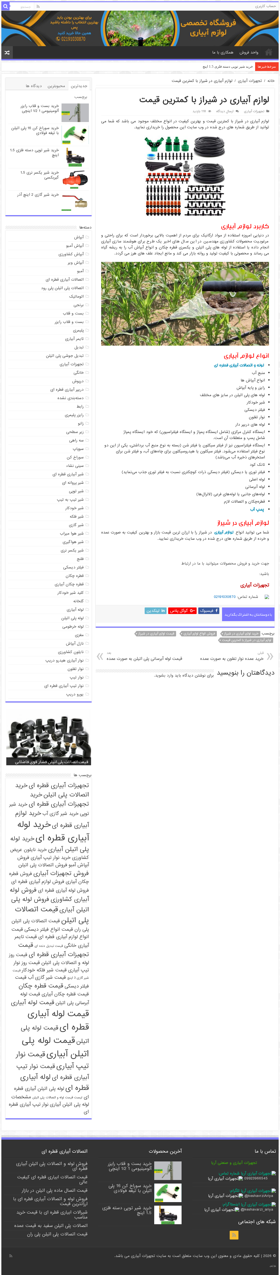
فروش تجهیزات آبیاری (61, 873)
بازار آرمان (273, 1266)
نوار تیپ (77, 677)
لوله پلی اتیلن (72, 618)
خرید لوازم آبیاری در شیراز (241, 633)
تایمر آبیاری (74, 339)
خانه (269, 52)
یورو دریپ (75, 694)
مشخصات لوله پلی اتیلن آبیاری (50, 1100)
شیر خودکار (74, 508)
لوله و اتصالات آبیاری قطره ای (239, 365)
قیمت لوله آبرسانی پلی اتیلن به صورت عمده (144, 656)
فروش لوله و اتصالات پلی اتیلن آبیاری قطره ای (52, 1166)
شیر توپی (76, 491)
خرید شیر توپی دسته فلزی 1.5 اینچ (34, 152)
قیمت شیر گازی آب (47, 977)
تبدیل (79, 347)
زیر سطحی (75, 432)
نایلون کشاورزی (71, 652)
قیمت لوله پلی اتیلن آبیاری (55, 1047)
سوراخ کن (75, 457)
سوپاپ (78, 449)
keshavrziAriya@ (258, 1196)
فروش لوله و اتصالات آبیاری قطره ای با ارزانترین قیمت (50, 1201)
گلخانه (78, 601)
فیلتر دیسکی (73, 567)
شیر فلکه (77, 517)
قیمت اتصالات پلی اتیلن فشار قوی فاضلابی (51, 761)
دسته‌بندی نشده (70, 398)
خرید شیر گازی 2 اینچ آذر (38, 195)
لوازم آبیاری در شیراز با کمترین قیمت (246, 640)
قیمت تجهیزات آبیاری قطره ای (53, 950)
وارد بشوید (164, 675)
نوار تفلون (76, 669)
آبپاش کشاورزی (71, 254)
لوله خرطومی (73, 627)
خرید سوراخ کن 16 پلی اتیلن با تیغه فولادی (35, 130)
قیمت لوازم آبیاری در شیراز (156, 633)
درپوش (78, 381)
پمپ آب (257, 509)
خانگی (79, 373)
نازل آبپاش (75, 644)
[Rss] (38, 6)
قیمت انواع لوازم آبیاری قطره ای (50, 933)
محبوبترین (56, 86)
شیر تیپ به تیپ (70, 500)
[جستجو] (5, 6)
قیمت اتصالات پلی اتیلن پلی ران (57, 1234)
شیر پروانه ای (73, 483)
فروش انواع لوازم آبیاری (199, 633)
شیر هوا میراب (72, 533)
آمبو (80, 271)
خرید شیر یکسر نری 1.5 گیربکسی (228, 66)
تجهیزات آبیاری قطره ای (59, 785)
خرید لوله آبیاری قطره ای (53, 831)
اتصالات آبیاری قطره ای (65, 280)
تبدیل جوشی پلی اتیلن (65, 356)
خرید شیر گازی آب (60, 813)
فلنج (80, 559)
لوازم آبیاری (223, 532)
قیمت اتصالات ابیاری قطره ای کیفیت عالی (52, 1179)
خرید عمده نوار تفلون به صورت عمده (232, 656)
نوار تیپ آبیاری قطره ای (64, 686)
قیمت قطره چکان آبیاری (65, 994)
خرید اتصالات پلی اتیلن (52, 790)
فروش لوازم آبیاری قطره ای (37, 881)
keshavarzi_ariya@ (257, 1209)
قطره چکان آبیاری (69, 584)
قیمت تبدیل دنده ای (48, 946)
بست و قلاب (73, 313)
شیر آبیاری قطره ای (68, 474)
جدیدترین (79, 86)
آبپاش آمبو (75, 246)
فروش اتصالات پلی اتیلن (42, 865)
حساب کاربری (265, 6)
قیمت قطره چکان (41, 986)
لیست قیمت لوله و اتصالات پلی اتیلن (57, 1097)
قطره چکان (75, 576)
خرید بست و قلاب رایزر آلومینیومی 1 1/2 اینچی (40, 108)
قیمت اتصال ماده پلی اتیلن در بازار (55, 1190)
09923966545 (256, 1178)
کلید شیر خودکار (70, 593)
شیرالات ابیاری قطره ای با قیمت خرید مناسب (52, 1215)
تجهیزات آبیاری (250, 81)
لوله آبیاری (75, 610)
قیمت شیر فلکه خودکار (44, 970)
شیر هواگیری (73, 542)
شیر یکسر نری (72, 550)
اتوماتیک (76, 296)
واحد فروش (249, 52)
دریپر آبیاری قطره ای (67, 390)
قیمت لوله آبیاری (32, 1002)
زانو (81, 423)
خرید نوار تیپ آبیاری (51, 857)
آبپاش (79, 237)
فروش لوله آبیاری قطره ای (63, 890)
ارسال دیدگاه (225, 111)
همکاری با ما (223, 52)
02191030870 (225, 597)
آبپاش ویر (76, 263)
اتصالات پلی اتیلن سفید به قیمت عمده (51, 1225)
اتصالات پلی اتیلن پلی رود (62, 288)
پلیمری (78, 330)
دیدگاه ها (34, 86)
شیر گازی (76, 525)
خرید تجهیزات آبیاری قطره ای (59, 799)
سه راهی (76, 440)
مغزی (79, 635)
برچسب (80, 97)
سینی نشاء (75, 466)
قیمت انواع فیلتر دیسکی (48, 929)
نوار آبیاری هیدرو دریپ (64, 660)
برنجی (79, 305)
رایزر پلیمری (74, 415)
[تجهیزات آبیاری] (140, 28)
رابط (80, 407)
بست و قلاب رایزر (69, 322)
